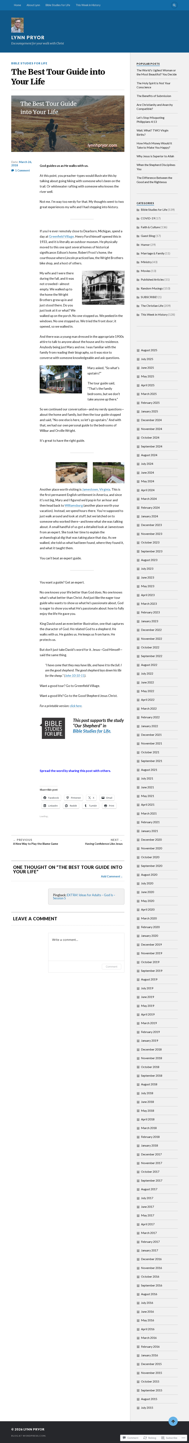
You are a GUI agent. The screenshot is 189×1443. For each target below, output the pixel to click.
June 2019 (147, 997)
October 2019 (150, 962)
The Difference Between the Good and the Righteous (154, 179)
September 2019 (151, 970)
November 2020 (151, 848)
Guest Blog (148, 235)
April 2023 (147, 595)
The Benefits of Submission (154, 96)
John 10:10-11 (75, 676)
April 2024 (147, 490)
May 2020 (147, 900)
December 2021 (151, 734)
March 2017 (149, 1232)
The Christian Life (152, 305)
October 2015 (150, 1381)
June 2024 (147, 472)
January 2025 (149, 411)
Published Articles (152, 279)
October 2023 (150, 542)
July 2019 (147, 988)
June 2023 (147, 577)
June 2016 (147, 1311)
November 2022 (151, 638)
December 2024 (151, 420)
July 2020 (147, 883)
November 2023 (151, 533)
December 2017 (151, 1154)
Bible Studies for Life (58, 5)
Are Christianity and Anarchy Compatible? (155, 106)
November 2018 (151, 1058)
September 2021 (151, 761)
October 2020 (150, 857)
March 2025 (149, 393)
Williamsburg (74, 505)
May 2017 (147, 1215)
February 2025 (150, 402)
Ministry (146, 262)
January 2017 (149, 1250)
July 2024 (147, 463)
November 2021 (151, 743)
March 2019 (149, 1023)
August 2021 (149, 769)
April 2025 (147, 385)
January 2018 (149, 1145)
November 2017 (151, 1163)
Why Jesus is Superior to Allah (155, 156)
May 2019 (147, 1005)
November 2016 (151, 1268)
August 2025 (149, 350)
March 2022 (149, 708)
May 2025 (147, 376)
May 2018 (147, 1110)
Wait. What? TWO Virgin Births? (152, 132)
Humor (145, 244)
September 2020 (151, 865)
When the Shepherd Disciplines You (156, 167)
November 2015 (151, 1372)
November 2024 (151, 428)
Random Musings (152, 288)
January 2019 (149, 1040)
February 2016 (150, 1346)
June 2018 (147, 1101)
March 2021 (149, 813)
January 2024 (149, 516)
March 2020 (149, 918)
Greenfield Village (61, 236)
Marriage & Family (152, 253)
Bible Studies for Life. (92, 731)
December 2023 (151, 525)
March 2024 (149, 498)
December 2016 (151, 1259)
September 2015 (151, 1390)
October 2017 (150, 1171)
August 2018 (149, 1084)
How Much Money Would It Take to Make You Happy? (154, 145)
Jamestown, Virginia (96, 489)
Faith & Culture (150, 227)
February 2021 (150, 822)
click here (76, 706)
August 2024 (149, 455)
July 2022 (147, 673)
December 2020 (151, 839)
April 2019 (147, 1014)
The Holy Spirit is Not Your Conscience (154, 85)
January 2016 (149, 1355)
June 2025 (147, 367)
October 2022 (150, 647)
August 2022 (149, 664)
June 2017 (147, 1206)
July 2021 (147, 778)
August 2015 (149, 1399)
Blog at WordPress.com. (28, 1435)
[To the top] (173, 1421)
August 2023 (149, 560)
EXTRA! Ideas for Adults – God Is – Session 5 (84, 896)
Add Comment (110, 876)
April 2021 (147, 804)
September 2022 (151, 656)
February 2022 (150, 717)
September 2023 (151, 551)
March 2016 (149, 1337)
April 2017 (147, 1224)
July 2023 (147, 568)
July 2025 (147, 359)
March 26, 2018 (21, 163)
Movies (145, 270)
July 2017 (147, 1198)
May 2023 (147, 586)
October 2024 (150, 437)
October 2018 (150, 1067)
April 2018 (147, 1119)
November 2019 (151, 953)
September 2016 (151, 1285)
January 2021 (149, 831)
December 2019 (151, 944)
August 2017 (149, 1189)
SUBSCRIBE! (149, 297)
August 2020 (149, 874)
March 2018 (149, 1128)
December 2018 (151, 1049)
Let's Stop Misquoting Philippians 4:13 (150, 119)
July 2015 (147, 1407)
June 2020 (147, 892)
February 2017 (150, 1241)
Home (17, 5)
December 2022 (151, 629)
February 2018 (150, 1136)
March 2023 (149, 603)
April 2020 (147, 909)
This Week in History (88, 5)
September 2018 (151, 1075)
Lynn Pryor (28, 37)
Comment (111, 966)
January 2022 (149, 726)
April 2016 (147, 1329)
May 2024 (147, 481)
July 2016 (147, 1302)
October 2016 (150, 1276)
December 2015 (151, 1364)
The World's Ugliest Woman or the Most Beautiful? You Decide (157, 72)
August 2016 (149, 1294)
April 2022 (147, 699)
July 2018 (147, 1093)
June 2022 (147, 682)
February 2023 (150, 612)
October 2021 (150, 752)
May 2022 (147, 691)
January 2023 (149, 621)
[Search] (174, 5)
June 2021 (147, 787)
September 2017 (151, 1180)
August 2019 (149, 979)
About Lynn (33, 5)
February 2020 (150, 927)
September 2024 (151, 446)
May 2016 (147, 1320)
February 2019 (150, 1032)
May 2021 (147, 796)
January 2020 (149, 935)
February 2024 (150, 507)
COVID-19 (148, 218)
